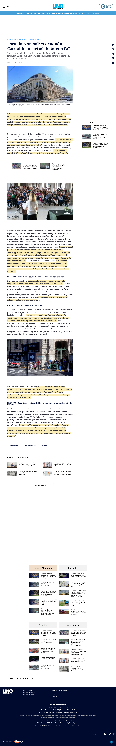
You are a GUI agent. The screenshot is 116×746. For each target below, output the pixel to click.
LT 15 (97, 13)
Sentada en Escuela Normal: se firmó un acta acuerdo (41, 277)
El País (58, 13)
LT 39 (92, 13)
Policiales (44, 13)
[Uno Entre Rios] (58, 6)
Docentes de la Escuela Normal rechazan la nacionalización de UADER (39, 404)
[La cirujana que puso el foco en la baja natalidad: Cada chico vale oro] (58, 465)
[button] (4, 7)
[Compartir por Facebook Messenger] (113, 58)
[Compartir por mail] (113, 63)
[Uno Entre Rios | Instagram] (114, 734)
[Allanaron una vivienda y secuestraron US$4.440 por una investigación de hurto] (73, 584)
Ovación (52, 13)
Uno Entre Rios (11, 39)
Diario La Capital (27, 690)
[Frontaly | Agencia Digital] (17, 741)
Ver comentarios (40, 485)
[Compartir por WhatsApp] (113, 49)
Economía (65, 13)
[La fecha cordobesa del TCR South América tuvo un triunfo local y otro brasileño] (95, 136)
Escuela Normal (34, 39)
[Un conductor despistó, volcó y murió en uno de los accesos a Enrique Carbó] (73, 603)
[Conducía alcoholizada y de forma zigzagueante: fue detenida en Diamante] (73, 575)
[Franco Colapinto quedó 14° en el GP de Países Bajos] (43, 659)
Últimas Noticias (23, 13)
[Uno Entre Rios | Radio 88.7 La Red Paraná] (105, 7)
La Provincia (35, 13)
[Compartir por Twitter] (113, 45)
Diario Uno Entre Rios (28, 692)
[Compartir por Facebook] (113, 40)
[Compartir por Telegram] (113, 54)
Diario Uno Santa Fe (28, 694)
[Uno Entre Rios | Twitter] (109, 734)
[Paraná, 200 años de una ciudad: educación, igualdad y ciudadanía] (22, 473)
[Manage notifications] (111, 742)
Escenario (73, 13)
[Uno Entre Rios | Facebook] (105, 734)
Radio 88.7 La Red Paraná (59, 690)
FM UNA (54, 696)
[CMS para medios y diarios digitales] (7, 742)
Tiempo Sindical (84, 13)
